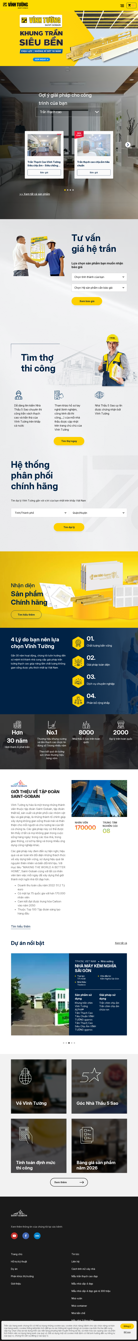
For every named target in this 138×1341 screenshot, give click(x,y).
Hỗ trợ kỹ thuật (19, 1261)
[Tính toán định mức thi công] (38, 1146)
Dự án (14, 1268)
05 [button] (128, 42)
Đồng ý (127, 1326)
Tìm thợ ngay (69, 441)
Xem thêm (60, 1182)
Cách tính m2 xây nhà (83, 1268)
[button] (65, 190)
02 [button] (128, 29)
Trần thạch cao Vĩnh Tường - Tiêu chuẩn (44, 164)
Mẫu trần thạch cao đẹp (85, 1276)
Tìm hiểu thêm (26, 614)
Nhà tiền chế (78, 1313)
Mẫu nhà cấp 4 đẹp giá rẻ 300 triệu (91, 1291)
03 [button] (128, 34)
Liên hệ (75, 1261)
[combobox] (69, 112)
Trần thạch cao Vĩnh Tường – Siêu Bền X (93, 164)
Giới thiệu (16, 1283)
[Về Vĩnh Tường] (38, 1086)
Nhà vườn (77, 1298)
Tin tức (75, 1254)
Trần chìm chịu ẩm (109, 1002)
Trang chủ (16, 1254)
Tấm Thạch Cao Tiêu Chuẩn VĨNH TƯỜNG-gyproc (84, 1016)
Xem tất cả (121, 943)
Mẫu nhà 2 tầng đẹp (83, 1320)
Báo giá (44, 172)
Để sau (127, 1332)
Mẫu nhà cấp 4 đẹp (82, 1283)
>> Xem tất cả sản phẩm (34, 194)
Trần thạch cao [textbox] (51, 112)
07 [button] (128, 52)
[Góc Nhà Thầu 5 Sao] (99, 1086)
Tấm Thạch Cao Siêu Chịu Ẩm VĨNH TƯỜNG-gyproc (85, 1026)
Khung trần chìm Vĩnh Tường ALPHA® (84, 1006)
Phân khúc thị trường (22, 1276)
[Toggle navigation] (122, 5)
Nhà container (79, 1305)
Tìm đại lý (69, 527)
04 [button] (128, 38)
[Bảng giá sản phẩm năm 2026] (99, 1146)
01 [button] (128, 25)
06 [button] (128, 47)
